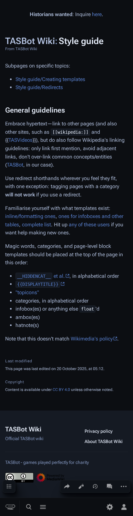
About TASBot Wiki (104, 441)
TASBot (15, 165)
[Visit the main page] (10, 507)
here (97, 14)
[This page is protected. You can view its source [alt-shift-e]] (81, 486)
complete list (36, 225)
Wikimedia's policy (92, 339)
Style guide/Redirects (39, 87)
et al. (41, 276)
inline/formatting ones (30, 216)
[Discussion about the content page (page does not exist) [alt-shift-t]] (109, 486)
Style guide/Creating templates (50, 79)
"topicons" (27, 292)
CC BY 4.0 (61, 389)
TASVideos (20, 140)
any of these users (89, 225)
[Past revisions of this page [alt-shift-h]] (95, 486)
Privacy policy (99, 431)
